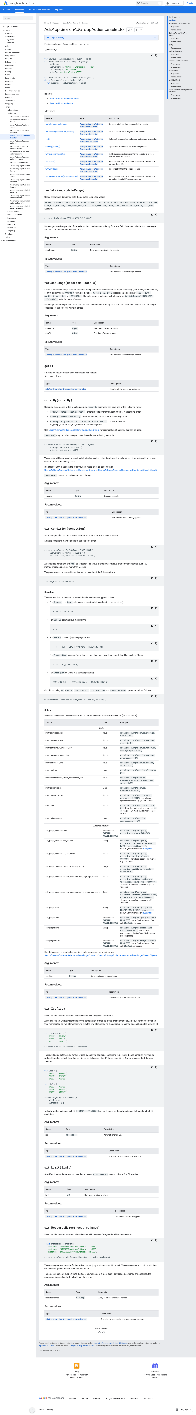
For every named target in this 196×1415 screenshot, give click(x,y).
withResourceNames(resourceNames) (61, 176)
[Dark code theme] (152, 55)
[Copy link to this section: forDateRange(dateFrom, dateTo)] (99, 283)
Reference (19, 9)
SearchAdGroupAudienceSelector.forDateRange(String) (69, 470)
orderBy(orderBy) (52, 146)
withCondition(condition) (55, 154)
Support (59, 9)
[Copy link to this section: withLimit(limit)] (74, 1167)
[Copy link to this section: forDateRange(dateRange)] (87, 190)
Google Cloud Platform (115, 1398)
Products (56, 23)
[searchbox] (18, 18)
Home (46, 23)
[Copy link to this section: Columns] (56, 710)
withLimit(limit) (51, 169)
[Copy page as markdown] (137, 30)
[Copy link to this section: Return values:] (64, 259)
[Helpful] (153, 23)
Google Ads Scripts (70, 23)
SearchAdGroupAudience (61, 103)
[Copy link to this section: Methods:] (58, 111)
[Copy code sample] (156, 55)
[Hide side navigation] (32, 1410)
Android (72, 1398)
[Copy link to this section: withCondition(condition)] (88, 528)
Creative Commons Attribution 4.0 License (111, 1343)
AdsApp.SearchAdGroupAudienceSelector (91, 125)
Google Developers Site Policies (82, 1346)
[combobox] (149, 3)
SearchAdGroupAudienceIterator (65, 98)
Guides (6, 9)
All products (148, 1398)
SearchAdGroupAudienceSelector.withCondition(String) (74, 430)
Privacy (50, 1409)
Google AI (134, 1398)
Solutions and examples (39, 9)
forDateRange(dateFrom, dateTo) (59, 131)
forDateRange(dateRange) (56, 124)
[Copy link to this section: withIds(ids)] (67, 1008)
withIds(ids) (50, 161)
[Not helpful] (157, 23)
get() (47, 139)
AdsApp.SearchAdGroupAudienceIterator (91, 140)
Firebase (96, 1398)
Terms (42, 1409)
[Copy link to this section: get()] (56, 366)
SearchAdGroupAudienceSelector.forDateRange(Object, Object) (127, 470)
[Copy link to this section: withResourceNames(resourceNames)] (102, 1227)
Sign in (190, 3)
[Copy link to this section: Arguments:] (61, 237)
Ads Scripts (26, 3)
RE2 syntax (147, 849)
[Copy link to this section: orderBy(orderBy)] (75, 400)
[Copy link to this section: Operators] (57, 592)
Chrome (84, 1398)
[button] (17, 30)
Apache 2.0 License (46, 1346)
